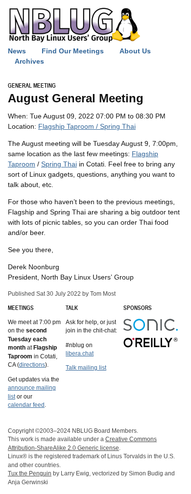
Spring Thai (59, 164)
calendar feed (26, 404)
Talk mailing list (86, 367)
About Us (135, 51)
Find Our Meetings (73, 51)
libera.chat (80, 353)
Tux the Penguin (29, 473)
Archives (29, 61)
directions (32, 364)
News (17, 51)
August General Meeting (75, 98)
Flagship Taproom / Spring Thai (87, 126)
